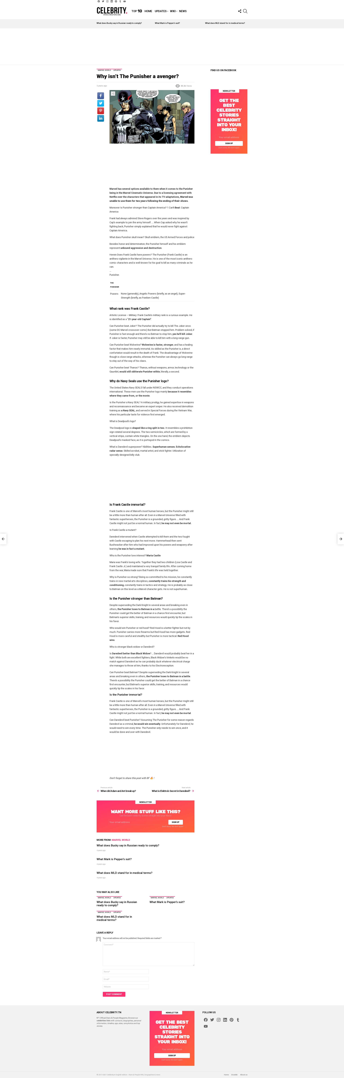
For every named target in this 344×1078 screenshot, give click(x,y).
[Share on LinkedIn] (100, 118)
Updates (160, 11)
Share (113, 93)
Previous (98, 23)
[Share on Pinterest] (100, 110)
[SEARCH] (245, 11)
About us (243, 1075)
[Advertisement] (172, 46)
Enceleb (234, 1075)
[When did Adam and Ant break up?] (3, 539)
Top (137, 11)
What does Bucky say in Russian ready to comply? (119, 23)
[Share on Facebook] (100, 95)
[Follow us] (239, 11)
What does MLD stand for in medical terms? (225, 23)
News (183, 11)
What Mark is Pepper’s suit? (167, 23)
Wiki (173, 11)
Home (148, 11)
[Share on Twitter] (100, 103)
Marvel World (121, 839)
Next (246, 23)
